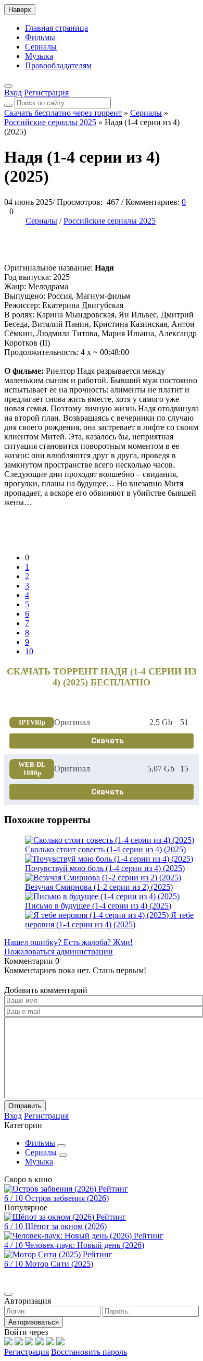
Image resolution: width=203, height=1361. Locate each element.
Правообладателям (58, 65)
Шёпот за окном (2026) (66, 1226)
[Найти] (8, 105)
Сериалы (41, 46)
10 (29, 651)
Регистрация (26, 1351)
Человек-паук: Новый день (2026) (84, 1245)
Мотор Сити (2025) (59, 1263)
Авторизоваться (33, 1322)
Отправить (25, 1106)
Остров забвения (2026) (67, 1198)
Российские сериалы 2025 (110, 220)
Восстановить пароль (89, 1351)
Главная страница (56, 27)
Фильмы (40, 37)
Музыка (39, 56)
